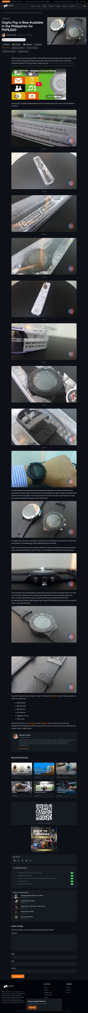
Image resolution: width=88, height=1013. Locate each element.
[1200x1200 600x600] (44, 852)
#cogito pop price (23, 51)
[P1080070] (44, 274)
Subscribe (32, 1007)
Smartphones (47, 992)
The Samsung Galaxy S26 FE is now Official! (32, 895)
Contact (68, 990)
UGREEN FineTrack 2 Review (25, 875)
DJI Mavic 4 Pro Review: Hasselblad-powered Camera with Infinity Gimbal (37, 878)
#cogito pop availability (18, 48)
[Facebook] (14, 860)
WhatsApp (16, 44)
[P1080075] (44, 403)
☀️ (84, 6)
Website (13, 968)
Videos (44, 6)
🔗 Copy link (38, 44)
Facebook (6, 44)
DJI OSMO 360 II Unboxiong (28, 901)
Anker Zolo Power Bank (27, 917)
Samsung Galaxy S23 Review (25, 884)
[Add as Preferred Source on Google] (14, 39)
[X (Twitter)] (18, 860)
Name (12, 954)
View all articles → (24, 748)
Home (32, 6)
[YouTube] (26, 860)
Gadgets (46, 990)
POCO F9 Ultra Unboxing (27, 911)
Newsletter (83, 1)
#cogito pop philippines (9, 51)
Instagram (44, 723)
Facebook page (32, 723)
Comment (14, 933)
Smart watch (9, 13)
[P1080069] (44, 232)
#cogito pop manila (32, 48)
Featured (58, 6)
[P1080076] (44, 445)
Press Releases (48, 995)
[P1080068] (44, 189)
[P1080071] (44, 317)
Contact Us (72, 6)
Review (51, 6)
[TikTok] (30, 860)
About (65, 6)
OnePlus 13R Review (23, 881)
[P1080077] (44, 146)
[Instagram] (22, 860)
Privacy (68, 992)
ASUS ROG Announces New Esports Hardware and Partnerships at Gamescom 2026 (45, 1)
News (38, 6)
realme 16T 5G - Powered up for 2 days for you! (33, 906)
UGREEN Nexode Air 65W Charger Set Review (30, 873)
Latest (76, 1)
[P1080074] (44, 360)
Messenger (27, 44)
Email (12, 961)
